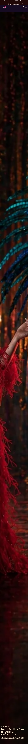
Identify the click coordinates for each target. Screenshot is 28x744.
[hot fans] (4, 7)
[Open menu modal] (26, 7)
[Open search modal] (20, 7)
